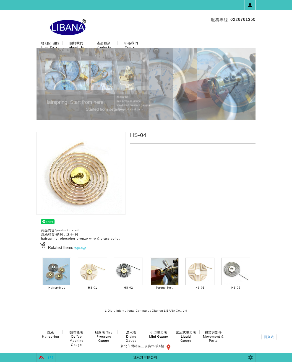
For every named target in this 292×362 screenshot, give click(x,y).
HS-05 (235, 287)
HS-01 (92, 287)
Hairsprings (56, 287)
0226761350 (243, 19)
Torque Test (164, 287)
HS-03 (200, 287)
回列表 (269, 337)
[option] (146, 84)
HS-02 (128, 287)
